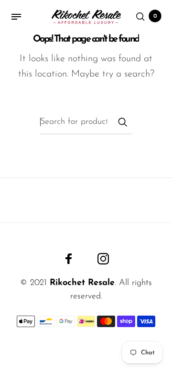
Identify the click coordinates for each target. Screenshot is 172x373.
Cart (155, 16)
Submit (122, 122)
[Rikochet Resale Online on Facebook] (69, 258)
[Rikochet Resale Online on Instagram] (103, 258)
